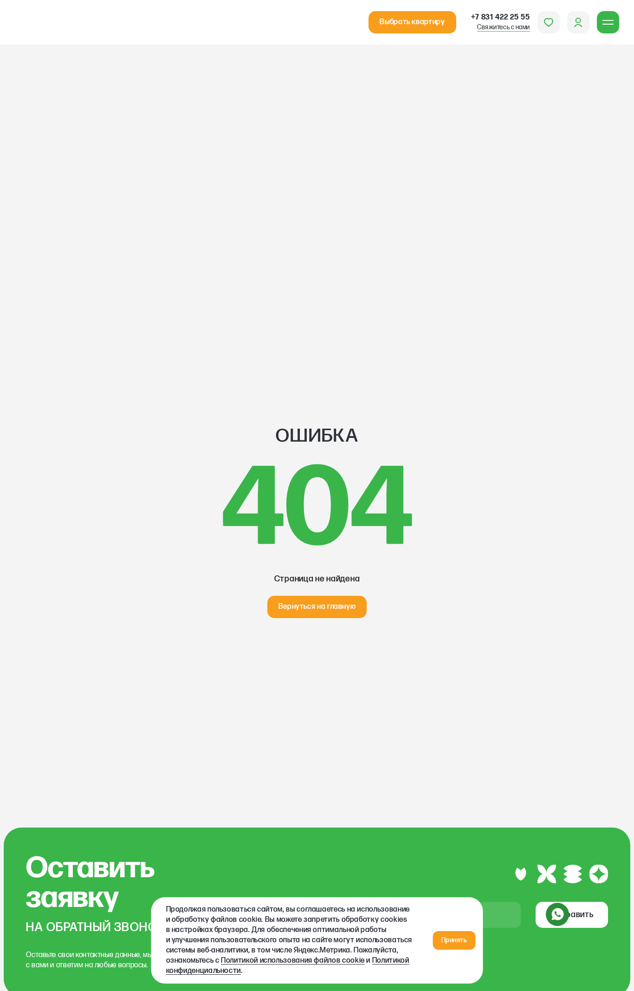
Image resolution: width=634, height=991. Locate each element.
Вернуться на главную (317, 606)
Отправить (571, 914)
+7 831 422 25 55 (500, 22)
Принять (454, 940)
